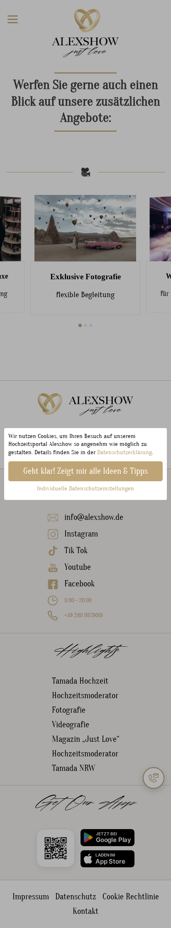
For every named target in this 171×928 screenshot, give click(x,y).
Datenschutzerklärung (124, 452)
